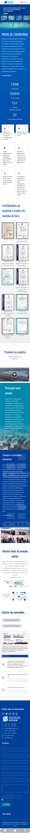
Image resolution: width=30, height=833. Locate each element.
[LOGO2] (15, 718)
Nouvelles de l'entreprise (12, 626)
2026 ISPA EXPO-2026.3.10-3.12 (15, 687)
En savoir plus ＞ (7, 75)
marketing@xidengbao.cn (11, 728)
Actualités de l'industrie (11, 620)
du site (15, 825)
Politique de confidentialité (21, 824)
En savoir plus (7, 515)
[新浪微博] (9, 714)
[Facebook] (3, 714)
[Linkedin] (6, 714)
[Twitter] (13, 714)
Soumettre (7, 804)
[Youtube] (16, 714)
